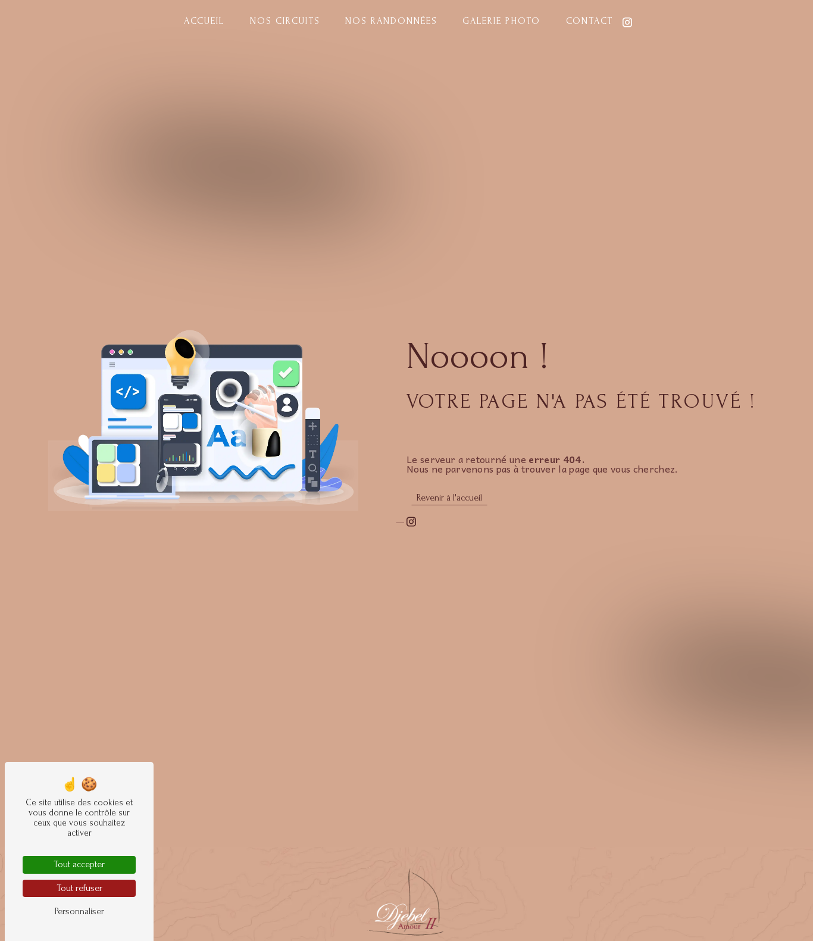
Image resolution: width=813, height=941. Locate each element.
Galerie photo (501, 20)
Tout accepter (79, 864)
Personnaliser (79, 911)
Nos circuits (285, 20)
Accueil (204, 20)
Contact (589, 20)
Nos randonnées (391, 20)
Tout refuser (79, 888)
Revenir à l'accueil (449, 497)
